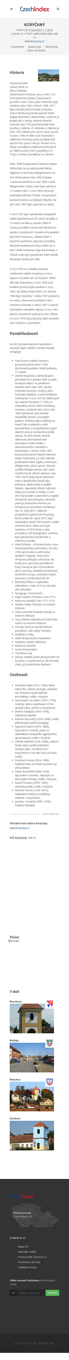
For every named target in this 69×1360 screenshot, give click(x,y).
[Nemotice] (32, 1096)
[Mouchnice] (32, 1018)
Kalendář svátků (27, 1251)
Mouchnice (16, 1001)
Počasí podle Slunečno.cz (32, 1257)
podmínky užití (45, 1343)
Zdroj (45, 814)
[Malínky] (32, 1057)
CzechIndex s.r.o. (23, 1216)
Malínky (14, 1040)
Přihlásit (52, 1292)
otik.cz (27, 1343)
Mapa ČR (23, 1246)
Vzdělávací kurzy (27, 1267)
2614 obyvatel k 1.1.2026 (38, 30)
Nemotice (15, 1079)
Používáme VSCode (29, 1262)
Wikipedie (54, 814)
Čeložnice (15, 1118)
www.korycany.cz (34, 41)
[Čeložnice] (32, 1135)
